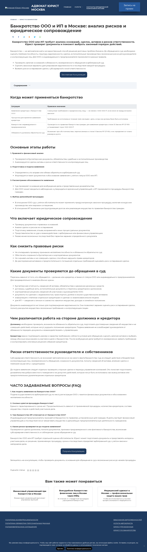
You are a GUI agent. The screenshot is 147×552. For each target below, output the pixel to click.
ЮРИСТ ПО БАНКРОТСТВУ (124, 530)
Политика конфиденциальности (79, 548)
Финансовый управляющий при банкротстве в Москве (29, 492)
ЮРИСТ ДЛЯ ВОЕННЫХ (123, 527)
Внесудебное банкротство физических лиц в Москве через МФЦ (73, 493)
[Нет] (144, 546)
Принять (60, 548)
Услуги (78, 7)
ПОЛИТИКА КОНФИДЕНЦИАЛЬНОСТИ (21, 520)
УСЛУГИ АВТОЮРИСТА (123, 523)
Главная (67, 7)
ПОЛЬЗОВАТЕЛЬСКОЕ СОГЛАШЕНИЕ (21, 527)
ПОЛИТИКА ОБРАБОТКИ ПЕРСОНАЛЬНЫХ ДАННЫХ (27, 523)
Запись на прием (129, 7)
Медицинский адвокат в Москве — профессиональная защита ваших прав (117, 493)
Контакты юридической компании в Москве (97, 7)
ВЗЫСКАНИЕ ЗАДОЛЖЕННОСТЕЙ (127, 520)
